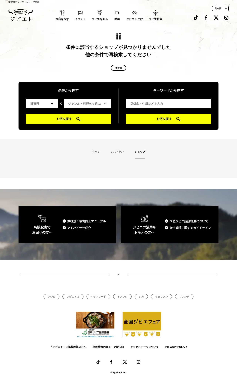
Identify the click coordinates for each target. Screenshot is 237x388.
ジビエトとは (134, 19)
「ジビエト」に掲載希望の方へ (68, 346)
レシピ (51, 296)
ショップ (140, 151)
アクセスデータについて (144, 346)
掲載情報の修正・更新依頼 (108, 346)
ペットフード (98, 296)
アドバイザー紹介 (79, 228)
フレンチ (184, 296)
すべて (96, 151)
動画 (117, 19)
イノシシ (122, 296)
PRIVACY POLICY (176, 346)
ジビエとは (72, 296)
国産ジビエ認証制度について (189, 221)
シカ (141, 296)
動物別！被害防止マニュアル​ (86, 221)
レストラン (117, 151)
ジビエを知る (99, 19)
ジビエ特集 (155, 19)
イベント (80, 19)
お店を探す (62, 19)
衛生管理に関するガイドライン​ (190, 228)
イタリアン (161, 296)
